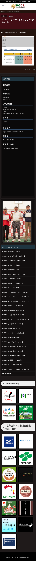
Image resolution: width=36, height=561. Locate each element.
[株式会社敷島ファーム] (25, 524)
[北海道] (25, 396)
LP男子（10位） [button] (4, 40)
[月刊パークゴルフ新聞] (25, 412)
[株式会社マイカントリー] (9, 541)
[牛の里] (25, 491)
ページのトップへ (30, 69)
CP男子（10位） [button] (4, 37)
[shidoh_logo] (9, 458)
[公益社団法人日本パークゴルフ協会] (9, 396)
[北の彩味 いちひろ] (25, 508)
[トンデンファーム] (9, 474)
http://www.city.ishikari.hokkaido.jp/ (13, 131)
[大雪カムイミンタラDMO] (9, 412)
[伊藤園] (25, 458)
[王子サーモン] (25, 474)
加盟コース (4, 15)
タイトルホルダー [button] (4, 36)
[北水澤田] (9, 524)
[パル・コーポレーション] (25, 441)
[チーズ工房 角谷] (9, 508)
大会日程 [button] (3, 43)
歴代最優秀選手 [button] (4, 46)
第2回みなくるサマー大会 (9, 59)
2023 (11, 16)
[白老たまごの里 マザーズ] (9, 491)
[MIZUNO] (9, 441)
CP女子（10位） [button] (4, 39)
